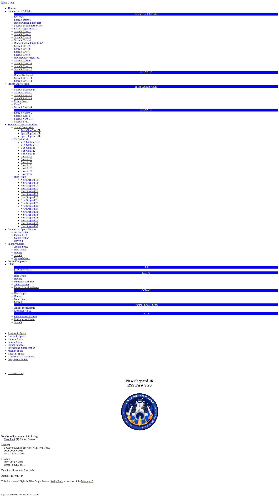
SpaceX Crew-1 (22, 31)
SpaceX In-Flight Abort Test (28, 25)
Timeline (12, 8)
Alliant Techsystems (24, 307)
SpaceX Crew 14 (23, 80)
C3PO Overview (22, 270)
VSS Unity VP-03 (30, 142)
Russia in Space (16, 353)
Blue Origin (20, 176)
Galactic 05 (26, 168)
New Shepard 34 (29, 217)
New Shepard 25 (29, 197)
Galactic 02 (26, 159)
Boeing (18, 252)
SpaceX (18, 255)
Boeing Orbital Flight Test (27, 22)
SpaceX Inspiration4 (24, 89)
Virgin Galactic (22, 139)
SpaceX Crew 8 (22, 54)
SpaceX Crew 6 (22, 49)
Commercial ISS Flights (20, 11)
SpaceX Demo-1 (22, 19)
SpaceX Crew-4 (22, 40)
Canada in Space (16, 336)
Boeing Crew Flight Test (26, 57)
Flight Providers (16, 243)
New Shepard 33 (29, 214)
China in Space (15, 339)
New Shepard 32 (29, 211)
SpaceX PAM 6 (22, 115)
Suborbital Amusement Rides (22, 124)
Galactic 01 (26, 156)
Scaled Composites (24, 127)
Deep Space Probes (18, 359)
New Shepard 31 (29, 208)
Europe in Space (16, 345)
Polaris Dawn (21, 101)
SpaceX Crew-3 (22, 37)
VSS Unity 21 (28, 147)
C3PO (11, 264)
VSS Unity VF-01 (30, 144)
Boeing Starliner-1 (23, 75)
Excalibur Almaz (22, 310)
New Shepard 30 (29, 206)
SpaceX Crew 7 (22, 51)
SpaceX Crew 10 (23, 63)
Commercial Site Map (16, 373)
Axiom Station (21, 232)
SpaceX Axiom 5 (23, 112)
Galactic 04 (26, 165)
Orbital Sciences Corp (25, 316)
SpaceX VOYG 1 (23, 118)
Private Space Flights (18, 83)
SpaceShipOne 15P (31, 130)
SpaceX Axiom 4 (23, 107)
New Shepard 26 (29, 200)
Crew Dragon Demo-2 (25, 28)
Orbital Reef (20, 235)
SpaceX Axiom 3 (23, 98)
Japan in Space (15, 350)
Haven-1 (18, 240)
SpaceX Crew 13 (23, 78)
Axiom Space (21, 246)
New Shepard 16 (29, 179)
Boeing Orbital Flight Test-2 (28, 43)
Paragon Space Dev (24, 281)
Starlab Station (21, 238)
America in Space (17, 333)
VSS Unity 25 (28, 153)
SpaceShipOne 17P (31, 136)
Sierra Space (20, 299)
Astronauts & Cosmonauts (21, 356)
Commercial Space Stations (22, 229)
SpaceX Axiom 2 (23, 95)
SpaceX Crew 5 (22, 46)
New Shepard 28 (29, 203)
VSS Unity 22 (28, 150)
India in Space (15, 342)
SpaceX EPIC (21, 121)
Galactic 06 (26, 171)
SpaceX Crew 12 (23, 69)
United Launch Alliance (26, 287)
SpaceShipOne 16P (31, 133)
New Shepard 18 (29, 182)
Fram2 (17, 104)
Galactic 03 (26, 162)
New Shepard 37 (29, 223)
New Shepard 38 (29, 226)
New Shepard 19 (29, 185)
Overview (19, 17)
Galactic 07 (26, 174)
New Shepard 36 (29, 220)
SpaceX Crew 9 (22, 60)
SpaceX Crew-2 (22, 34)
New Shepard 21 (29, 191)
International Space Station (21, 347)
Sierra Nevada (21, 284)
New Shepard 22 (29, 194)
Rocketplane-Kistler (24, 319)
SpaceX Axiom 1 (23, 92)
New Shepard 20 (29, 188)
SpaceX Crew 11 (23, 66)
